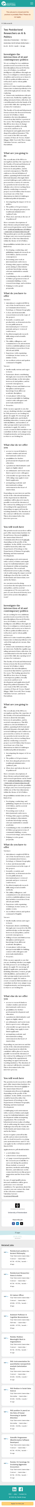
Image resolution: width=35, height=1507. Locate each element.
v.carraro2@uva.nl (11, 1196)
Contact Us (22, 1494)
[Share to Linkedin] (17, 1223)
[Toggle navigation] (32, 3)
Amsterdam (21, 1259)
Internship (13, 1396)
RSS (10, 1494)
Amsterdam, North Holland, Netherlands (16, 43)
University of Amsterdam (11, 40)
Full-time (24, 40)
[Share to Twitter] (21, 1223)
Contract (13, 1259)
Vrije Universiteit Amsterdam (19, 1256)
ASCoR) (26, 540)
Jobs (15, 1494)
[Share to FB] (13, 1223)
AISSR (24, 535)
